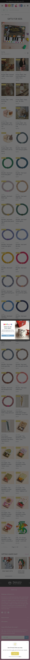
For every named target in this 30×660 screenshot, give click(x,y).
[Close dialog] (28, 321)
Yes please (8, 335)
